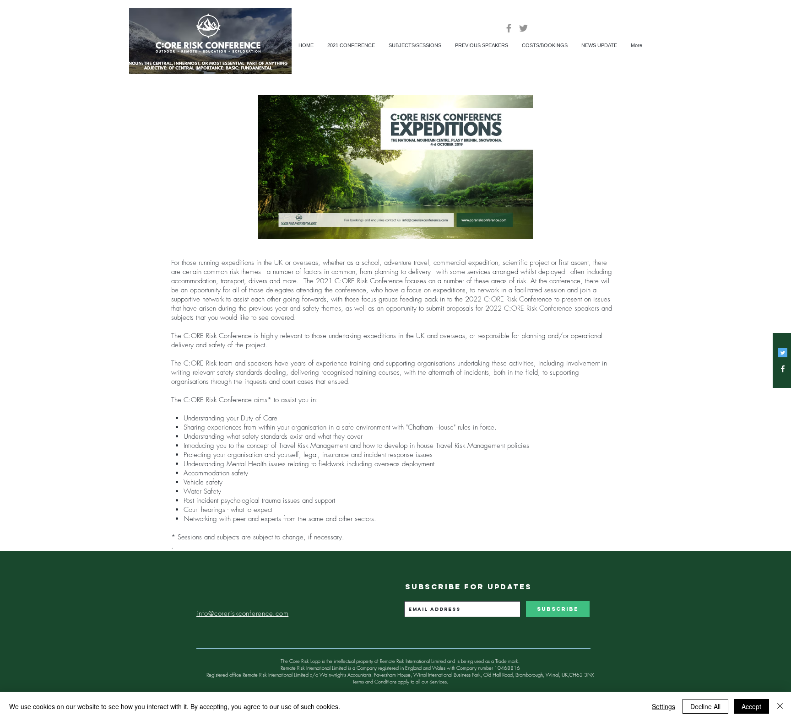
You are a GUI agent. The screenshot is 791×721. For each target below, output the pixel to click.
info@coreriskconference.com (242, 613)
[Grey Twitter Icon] (523, 28)
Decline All (705, 706)
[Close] (780, 706)
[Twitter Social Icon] (782, 352)
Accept (751, 706)
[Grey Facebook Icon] (509, 28)
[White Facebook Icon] (782, 368)
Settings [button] (663, 706)
